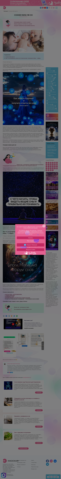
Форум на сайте (30, 249)
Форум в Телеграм (32, 245)
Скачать (30, 237)
